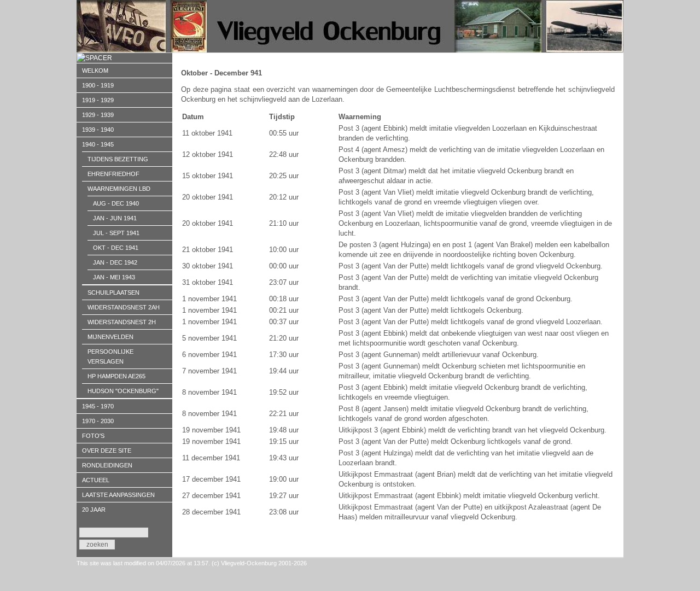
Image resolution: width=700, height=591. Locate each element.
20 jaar (94, 509)
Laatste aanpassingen (118, 494)
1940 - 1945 (98, 144)
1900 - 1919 (98, 85)
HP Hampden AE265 (116, 376)
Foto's (93, 435)
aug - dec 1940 (116, 203)
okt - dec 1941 (115, 247)
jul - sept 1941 (116, 233)
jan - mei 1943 (114, 277)
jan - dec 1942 (115, 262)
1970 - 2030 (98, 421)
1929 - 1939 (98, 115)
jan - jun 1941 (115, 218)
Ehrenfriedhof (113, 174)
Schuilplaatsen (113, 292)
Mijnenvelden (110, 336)
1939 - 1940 (98, 129)
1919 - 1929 (98, 100)
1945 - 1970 (98, 406)
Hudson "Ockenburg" (123, 391)
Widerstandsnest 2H (122, 322)
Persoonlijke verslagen (110, 356)
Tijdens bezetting (118, 159)
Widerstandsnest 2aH (124, 307)
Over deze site (106, 450)
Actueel (95, 480)
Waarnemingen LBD (119, 188)
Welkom (95, 70)
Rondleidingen (107, 465)
